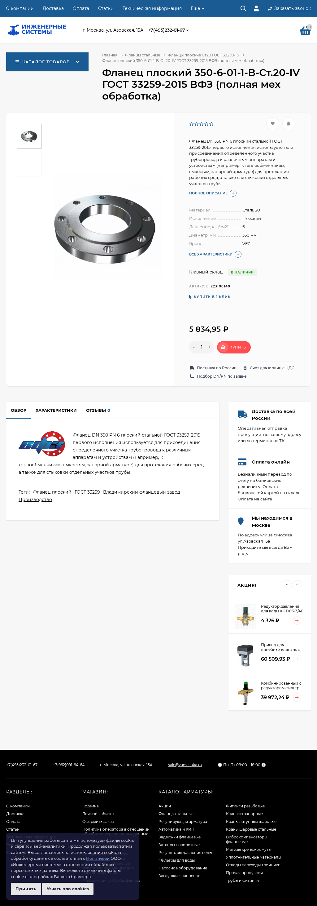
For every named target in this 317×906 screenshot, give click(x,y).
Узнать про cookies (68, 888)
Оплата (81, 8)
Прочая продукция (244, 872)
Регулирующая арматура (182, 821)
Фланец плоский (52, 492)
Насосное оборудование (182, 868)
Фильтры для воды (176, 860)
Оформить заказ (98, 821)
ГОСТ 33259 (87, 492)
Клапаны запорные (244, 813)
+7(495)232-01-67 (166, 30)
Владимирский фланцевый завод (141, 492)
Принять (26, 888)
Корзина (90, 806)
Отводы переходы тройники (253, 865)
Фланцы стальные (142, 55)
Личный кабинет (98, 813)
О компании (20, 8)
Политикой (98, 858)
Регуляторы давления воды (185, 852)
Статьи (106, 8)
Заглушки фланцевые (179, 875)
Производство (35, 499)
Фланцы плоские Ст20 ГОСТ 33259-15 (203, 55)
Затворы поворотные (179, 844)
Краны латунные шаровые (251, 821)
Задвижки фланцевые (179, 837)
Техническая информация (152, 8)
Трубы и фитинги (242, 880)
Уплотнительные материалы (253, 857)
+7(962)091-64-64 (69, 764)
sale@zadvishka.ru (185, 764)
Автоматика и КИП (176, 829)
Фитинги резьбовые (245, 806)
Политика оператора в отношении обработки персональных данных (116, 831)
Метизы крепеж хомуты (248, 849)
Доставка (53, 8)
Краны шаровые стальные (251, 829)
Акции (164, 806)
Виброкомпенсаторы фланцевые (246, 839)
